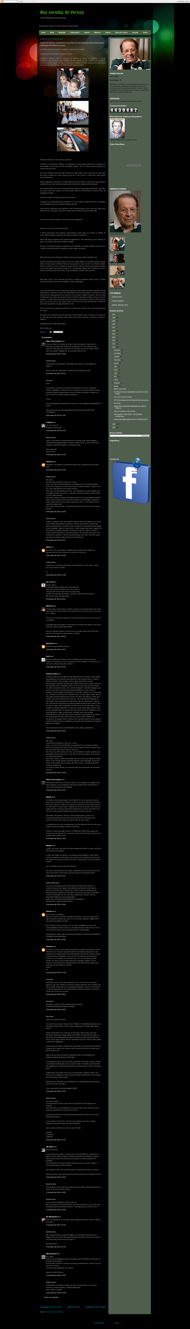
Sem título (117, 403)
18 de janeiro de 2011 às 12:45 (56, 415)
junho (116, 370)
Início (43, 32)
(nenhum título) (117, 297)
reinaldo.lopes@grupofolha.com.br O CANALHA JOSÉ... (131, 419)
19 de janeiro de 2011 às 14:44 (56, 904)
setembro (117, 360)
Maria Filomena (51, 1254)
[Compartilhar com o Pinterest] (62, 332)
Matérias (97, 32)
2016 (114, 331)
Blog (52, 32)
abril (115, 376)
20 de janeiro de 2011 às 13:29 (56, 1091)
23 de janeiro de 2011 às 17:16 (56, 1247)
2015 (114, 334)
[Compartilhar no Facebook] (60, 332)
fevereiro (117, 383)
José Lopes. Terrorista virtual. (123, 397)
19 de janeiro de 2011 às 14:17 (56, 876)
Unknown (49, 462)
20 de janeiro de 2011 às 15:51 (56, 1140)
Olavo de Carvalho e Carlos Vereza (124, 411)
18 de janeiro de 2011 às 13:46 (56, 470)
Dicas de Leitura (121, 32)
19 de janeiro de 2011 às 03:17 (56, 649)
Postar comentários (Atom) (54, 1312)
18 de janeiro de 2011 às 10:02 (56, 354)
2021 (114, 314)
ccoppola (49, 422)
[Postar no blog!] (56, 332)
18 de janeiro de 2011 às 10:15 (56, 373)
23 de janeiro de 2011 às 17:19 (56, 1275)
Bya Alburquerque (51, 1217)
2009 (114, 427)
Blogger (116, 1323)
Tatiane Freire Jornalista (53, 341)
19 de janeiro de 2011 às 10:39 (56, 773)
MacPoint (49, 606)
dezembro (117, 350)
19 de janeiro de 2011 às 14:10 (56, 838)
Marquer (48, 797)
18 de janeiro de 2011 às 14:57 (56, 540)
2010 (114, 424)
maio (116, 373)
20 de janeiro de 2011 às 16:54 (56, 1177)
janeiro (116, 386)
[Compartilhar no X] (58, 332)
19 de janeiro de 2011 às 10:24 (56, 731)
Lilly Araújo (49, 1147)
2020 (114, 318)
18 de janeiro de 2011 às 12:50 (56, 430)
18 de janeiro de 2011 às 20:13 (56, 599)
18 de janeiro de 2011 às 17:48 (56, 575)
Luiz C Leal (49, 582)
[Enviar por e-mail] (54, 332)
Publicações (74, 32)
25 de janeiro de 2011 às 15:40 (56, 1293)
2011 (114, 347)
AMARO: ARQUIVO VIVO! (120, 305)
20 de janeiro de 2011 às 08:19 (56, 994)
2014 (114, 337)
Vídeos (108, 32)
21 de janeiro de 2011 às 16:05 (56, 1192)
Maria (48, 547)
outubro (117, 357)
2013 (114, 341)
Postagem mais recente (50, 1307)
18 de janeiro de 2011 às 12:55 (56, 454)
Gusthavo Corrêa (51, 674)
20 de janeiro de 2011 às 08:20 (56, 1009)
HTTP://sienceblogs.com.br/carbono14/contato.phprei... (131, 400)
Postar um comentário (51, 1297)
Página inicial (73, 1307)
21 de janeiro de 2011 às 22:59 (56, 1210)
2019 (114, 321)
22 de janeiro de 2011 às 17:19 (56, 1225)
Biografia (62, 32)
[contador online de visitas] (124, 112)
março (116, 380)
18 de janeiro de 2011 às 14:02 (56, 512)
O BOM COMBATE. (118, 301)
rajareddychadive (99, 1323)
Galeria (86, 32)
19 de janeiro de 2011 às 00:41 (56, 636)
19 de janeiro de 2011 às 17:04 (56, 972)
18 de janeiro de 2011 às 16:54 (56, 555)
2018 (114, 324)
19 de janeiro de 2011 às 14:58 (56, 939)
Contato (135, 32)
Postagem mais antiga (95, 1307)
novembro (117, 353)
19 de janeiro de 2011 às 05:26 (56, 667)
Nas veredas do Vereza (62, 12)
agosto (116, 363)
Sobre (145, 32)
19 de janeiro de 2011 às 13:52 (56, 790)
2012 (114, 344)
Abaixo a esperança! (120, 389)
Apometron (49, 643)
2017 (114, 327)
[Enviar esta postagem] (50, 332)
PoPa (47, 656)
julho (116, 366)
